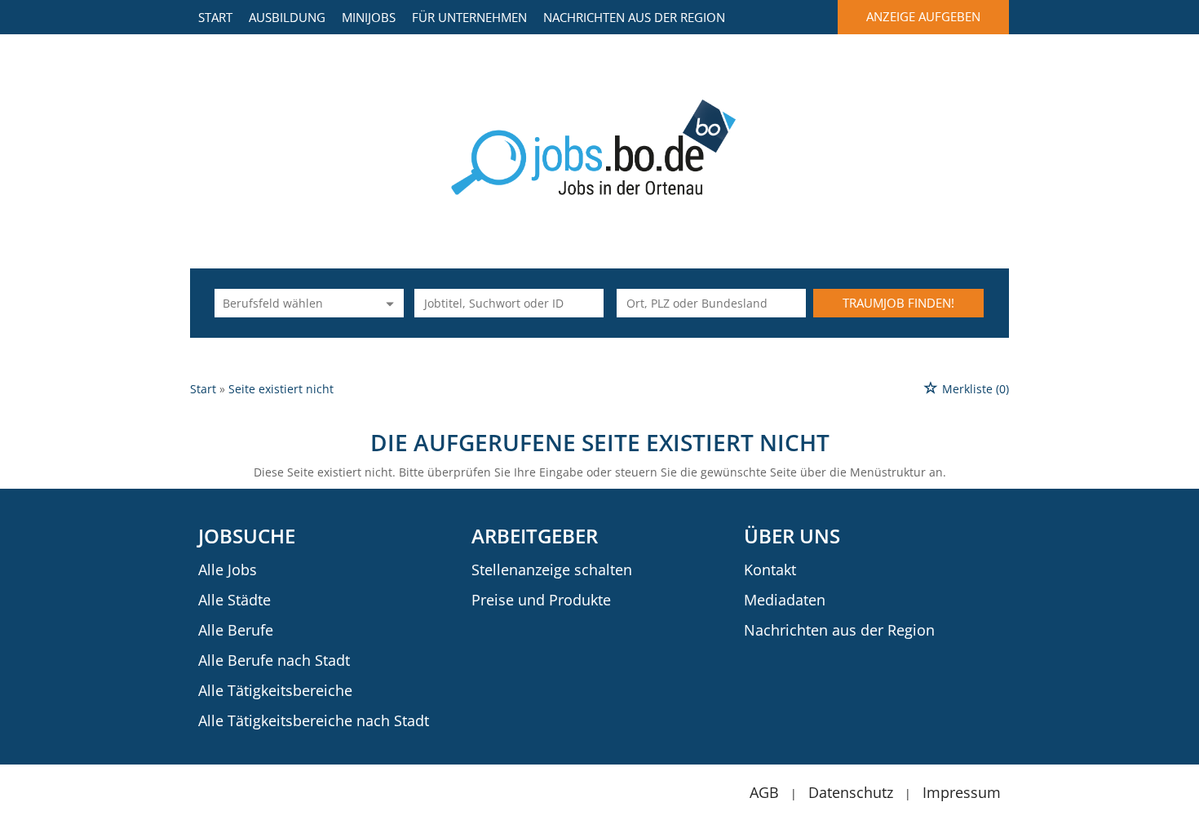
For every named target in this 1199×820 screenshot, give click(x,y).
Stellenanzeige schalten (551, 569)
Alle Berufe (235, 630)
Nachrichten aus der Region (634, 17)
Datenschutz (850, 792)
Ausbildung (287, 17)
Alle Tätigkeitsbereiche (275, 690)
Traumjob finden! (898, 303)
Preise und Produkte (541, 599)
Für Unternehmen (469, 17)
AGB (764, 792)
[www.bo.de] (600, 145)
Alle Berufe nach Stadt (274, 660)
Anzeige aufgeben (923, 16)
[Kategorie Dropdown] (387, 303)
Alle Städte (234, 599)
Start (215, 17)
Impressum (961, 792)
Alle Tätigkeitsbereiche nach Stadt (313, 720)
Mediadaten (784, 599)
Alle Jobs (227, 569)
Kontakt (770, 569)
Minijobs (369, 17)
